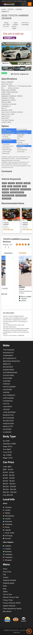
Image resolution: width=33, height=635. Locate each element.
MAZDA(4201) (8, 367)
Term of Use (7, 594)
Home (3, 9)
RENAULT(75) (8, 426)
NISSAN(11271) (8, 353)
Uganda (8, 530)
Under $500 (7, 467)
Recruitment (7, 611)
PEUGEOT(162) (8, 421)
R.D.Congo (8, 536)
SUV (4, 186)
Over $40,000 (8, 495)
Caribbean (8, 554)
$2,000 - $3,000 (9, 478)
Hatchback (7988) (9, 444)
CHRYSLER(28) (8, 398)
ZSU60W (26, 183)
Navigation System (8, 195)
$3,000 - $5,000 (9, 481)
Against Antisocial (9, 606)
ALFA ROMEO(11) (9, 395)
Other (9, 186)
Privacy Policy (8, 600)
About (5, 569)
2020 (4, 183)
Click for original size (21, 74)
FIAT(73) (6, 404)
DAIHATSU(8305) (9, 387)
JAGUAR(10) (7, 406)
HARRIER (18, 9)
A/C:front (5, 192)
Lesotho (8, 519)
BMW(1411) (7, 364)
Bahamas (8, 551)
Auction (5, 577)
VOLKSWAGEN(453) (10, 372)
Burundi (8, 538)
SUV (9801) (7, 449)
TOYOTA (11, 9)
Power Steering (25, 189)
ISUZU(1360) (7, 378)
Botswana (8, 521)
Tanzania (8, 507)
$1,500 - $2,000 (8, 475)
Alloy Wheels (6, 198)
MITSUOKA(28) (8, 418)
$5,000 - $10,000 (9, 484)
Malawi (7, 513)
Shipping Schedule (9, 580)
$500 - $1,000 (8, 469)
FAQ (4, 574)
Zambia (7, 510)
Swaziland (8, 557)
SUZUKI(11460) (8, 375)
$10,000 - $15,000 (9, 486)
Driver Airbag (14, 189)
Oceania (8, 549)
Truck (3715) (7, 452)
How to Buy (7, 572)
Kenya (7, 527)
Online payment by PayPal (12, 608)
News (5, 586)
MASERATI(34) (8, 415)
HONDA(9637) (8, 355)
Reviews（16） (8, 245)
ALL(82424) (7, 432)
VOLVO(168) (7, 429)
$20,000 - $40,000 (10, 492)
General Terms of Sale (11, 597)
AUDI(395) (6, 381)
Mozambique (9, 516)
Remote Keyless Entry (17, 192)
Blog (4, 589)
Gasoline (5, 189)
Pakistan (8, 546)
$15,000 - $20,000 (9, 489)
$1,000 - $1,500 (8, 472)
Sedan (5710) (7, 446)
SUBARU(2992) (8, 370)
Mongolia (8, 560)
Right (24, 186)
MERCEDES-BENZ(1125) (11, 361)
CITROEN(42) (8, 401)
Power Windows (20, 195)
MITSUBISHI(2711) (9, 358)
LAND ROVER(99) (9, 412)
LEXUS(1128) (7, 389)
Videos (5, 591)
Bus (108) (6, 441)
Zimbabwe (8, 524)
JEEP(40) (6, 409)
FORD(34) (6, 384)
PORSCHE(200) (8, 423)
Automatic (17, 186)
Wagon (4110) (8, 458)
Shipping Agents (8, 583)
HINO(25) (6, 392)
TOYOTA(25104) (8, 350)
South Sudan (9, 533)
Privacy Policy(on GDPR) (11, 603)
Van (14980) (7, 455)
